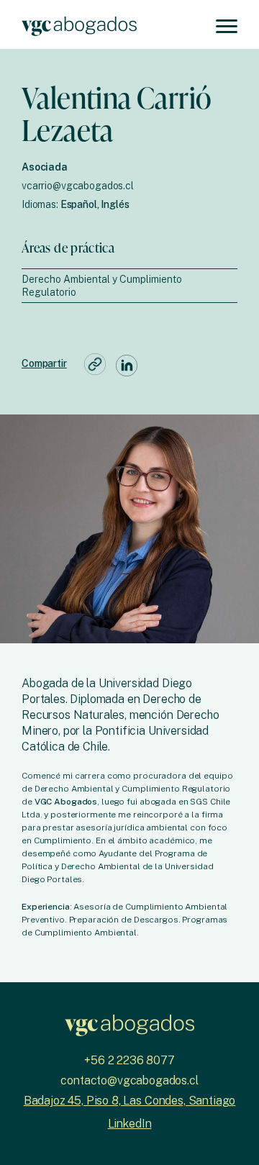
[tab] (129, 286)
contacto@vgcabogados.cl (129, 1080)
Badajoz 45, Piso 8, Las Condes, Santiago (130, 1100)
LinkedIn (130, 1123)
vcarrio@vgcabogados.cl (78, 185)
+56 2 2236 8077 (129, 1060)
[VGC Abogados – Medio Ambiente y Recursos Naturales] (79, 24)
